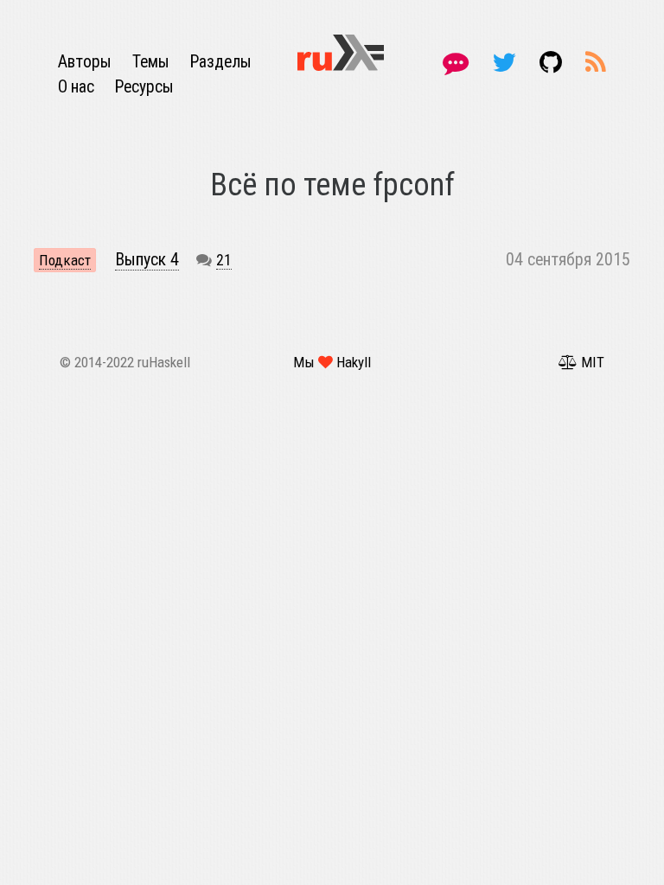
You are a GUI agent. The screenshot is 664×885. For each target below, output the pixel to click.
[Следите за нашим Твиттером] (507, 63)
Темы (152, 62)
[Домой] (340, 51)
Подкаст (65, 260)
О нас (78, 87)
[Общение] (459, 63)
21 (224, 260)
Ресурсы (144, 87)
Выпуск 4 (147, 260)
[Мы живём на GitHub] (554, 63)
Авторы (86, 62)
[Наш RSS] (595, 63)
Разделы (221, 62)
